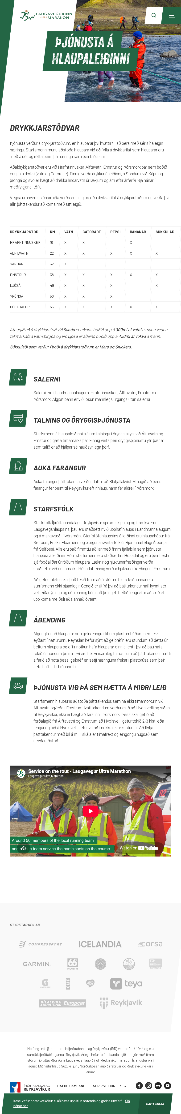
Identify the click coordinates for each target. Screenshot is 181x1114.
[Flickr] (158, 1085)
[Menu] (171, 15)
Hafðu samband (71, 1086)
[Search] (154, 15)
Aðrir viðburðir (107, 1086)
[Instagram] (148, 1085)
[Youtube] (167, 1085)
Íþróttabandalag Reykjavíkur (30, 1087)
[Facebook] (139, 1085)
